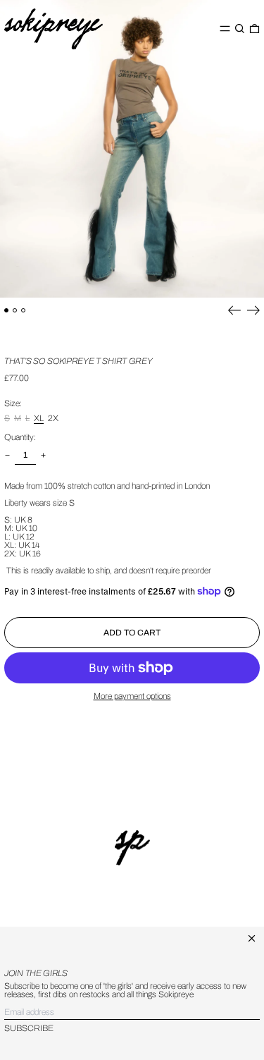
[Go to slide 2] (15, 310)
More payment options (132, 696)
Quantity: (20, 437)
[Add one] (43, 455)
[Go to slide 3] (23, 310)
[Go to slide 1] (6, 310)
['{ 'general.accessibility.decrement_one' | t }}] (7, 455)
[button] (239, 28)
